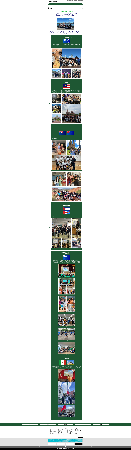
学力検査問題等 (69, 433)
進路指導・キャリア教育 (78, 430)
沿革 (50, 432)
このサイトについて (52, 446)
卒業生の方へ (75, 0)
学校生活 (59, 428)
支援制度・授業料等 (69, 431)
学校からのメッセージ (52, 429)
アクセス (76, 432)
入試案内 (67, 428)
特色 (50, 430)
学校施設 (59, 433)
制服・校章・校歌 (60, 429)
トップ (78, 8)
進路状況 (76, 429)
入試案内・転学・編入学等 (70, 429)
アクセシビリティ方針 (78, 446)
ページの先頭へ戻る (80, 437)
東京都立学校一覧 (80, 0)
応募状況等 (68, 430)
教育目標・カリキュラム (53, 431)
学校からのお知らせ (60, 432)
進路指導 (76, 428)
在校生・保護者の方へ (70, 0)
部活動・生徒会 (60, 431)
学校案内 (80, 8)
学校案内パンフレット (52, 433)
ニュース (76, 433)
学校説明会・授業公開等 (70, 432)
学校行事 (59, 430)
